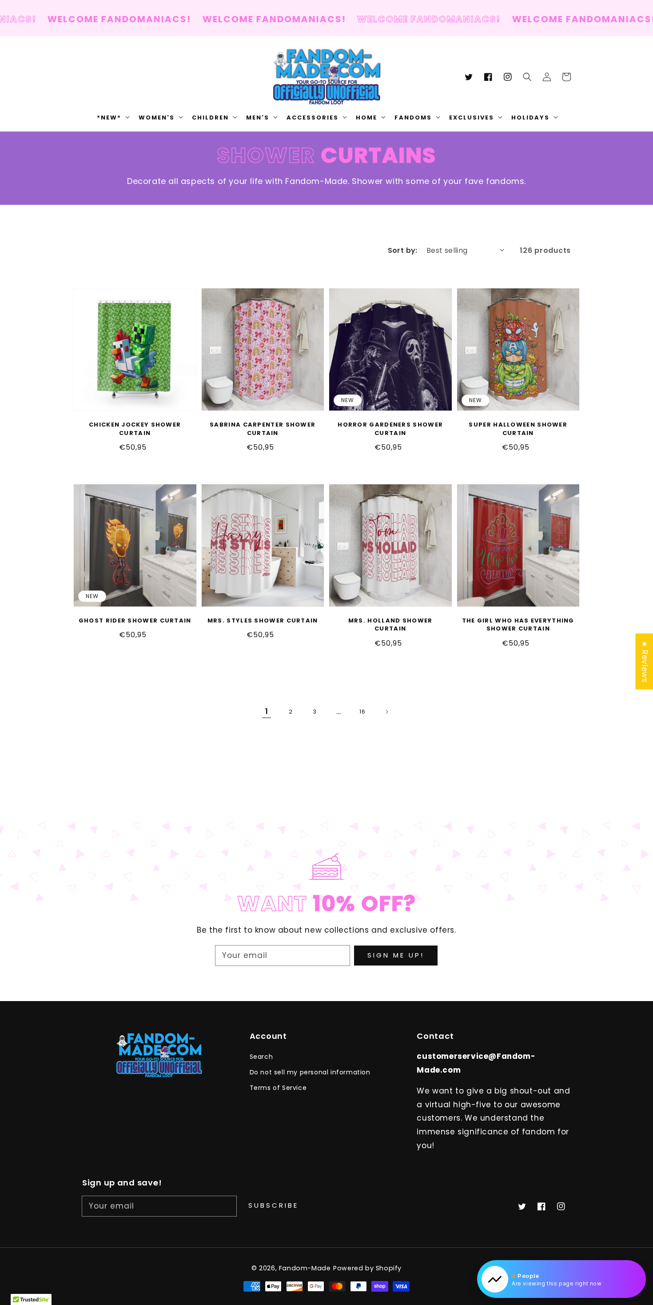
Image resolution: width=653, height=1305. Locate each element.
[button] (527, 77)
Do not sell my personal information (310, 1072)
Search (261, 1056)
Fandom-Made (305, 1268)
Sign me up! (395, 955)
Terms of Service (278, 1087)
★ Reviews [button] (644, 661)
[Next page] (386, 712)
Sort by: (403, 250)
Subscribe (273, 1205)
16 (362, 711)
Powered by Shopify (367, 1268)
